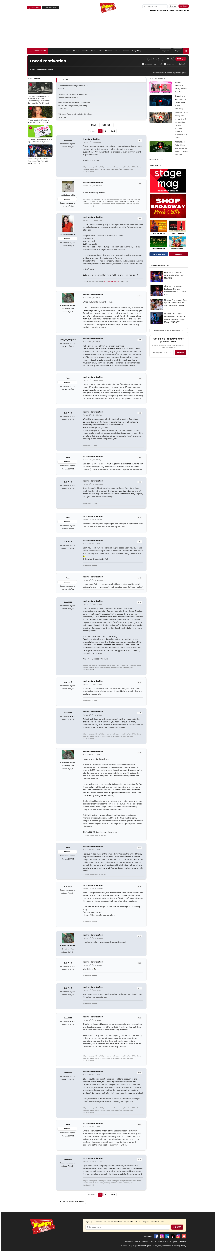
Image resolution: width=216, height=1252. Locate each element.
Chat (93, 51)
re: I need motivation (93, 182)
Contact (145, 1242)
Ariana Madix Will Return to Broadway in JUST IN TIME (38, 115)
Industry (85, 51)
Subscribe (106, 125)
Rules (184, 64)
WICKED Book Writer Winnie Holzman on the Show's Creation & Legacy (181, 148)
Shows (76, 51)
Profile (67, 199)
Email (93, 125)
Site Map (182, 1242)
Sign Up (177, 1227)
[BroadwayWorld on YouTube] (184, 1236)
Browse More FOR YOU (167, 330)
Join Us (153, 1242)
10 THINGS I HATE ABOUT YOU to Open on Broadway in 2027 (40, 135)
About (137, 1242)
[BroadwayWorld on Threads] (178, 1236)
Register (165, 51)
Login (177, 51)
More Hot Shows (159, 254)
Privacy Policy (180, 1246)
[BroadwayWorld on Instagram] (162, 1236)
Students (108, 51)
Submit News (163, 1242)
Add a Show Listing (51, 8)
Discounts (178, 254)
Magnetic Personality (111, 281)
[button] (186, 51)
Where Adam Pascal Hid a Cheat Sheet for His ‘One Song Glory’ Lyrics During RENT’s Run (74, 105)
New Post (148, 64)
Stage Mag (136, 51)
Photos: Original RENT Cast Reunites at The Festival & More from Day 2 (38, 155)
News (68, 51)
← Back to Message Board (41, 69)
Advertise (129, 1242)
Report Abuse (172, 64)
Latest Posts (168, 59)
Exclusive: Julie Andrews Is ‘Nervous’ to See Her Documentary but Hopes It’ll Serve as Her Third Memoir (39, 93)
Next (113, 131)
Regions (173, 1242)
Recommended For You (159, 265)
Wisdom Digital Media (147, 1246)
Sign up (180, 352)
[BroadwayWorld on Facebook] (156, 1236)
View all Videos (156, 160)
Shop (118, 51)
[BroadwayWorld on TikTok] (172, 1236)
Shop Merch (35, 8)
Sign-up (173, 6)
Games (126, 51)
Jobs (100, 51)
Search (159, 64)
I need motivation (91, 139)
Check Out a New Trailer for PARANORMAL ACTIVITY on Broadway (180, 102)
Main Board (154, 59)
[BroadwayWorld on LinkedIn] (167, 1236)
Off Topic (181, 59)
